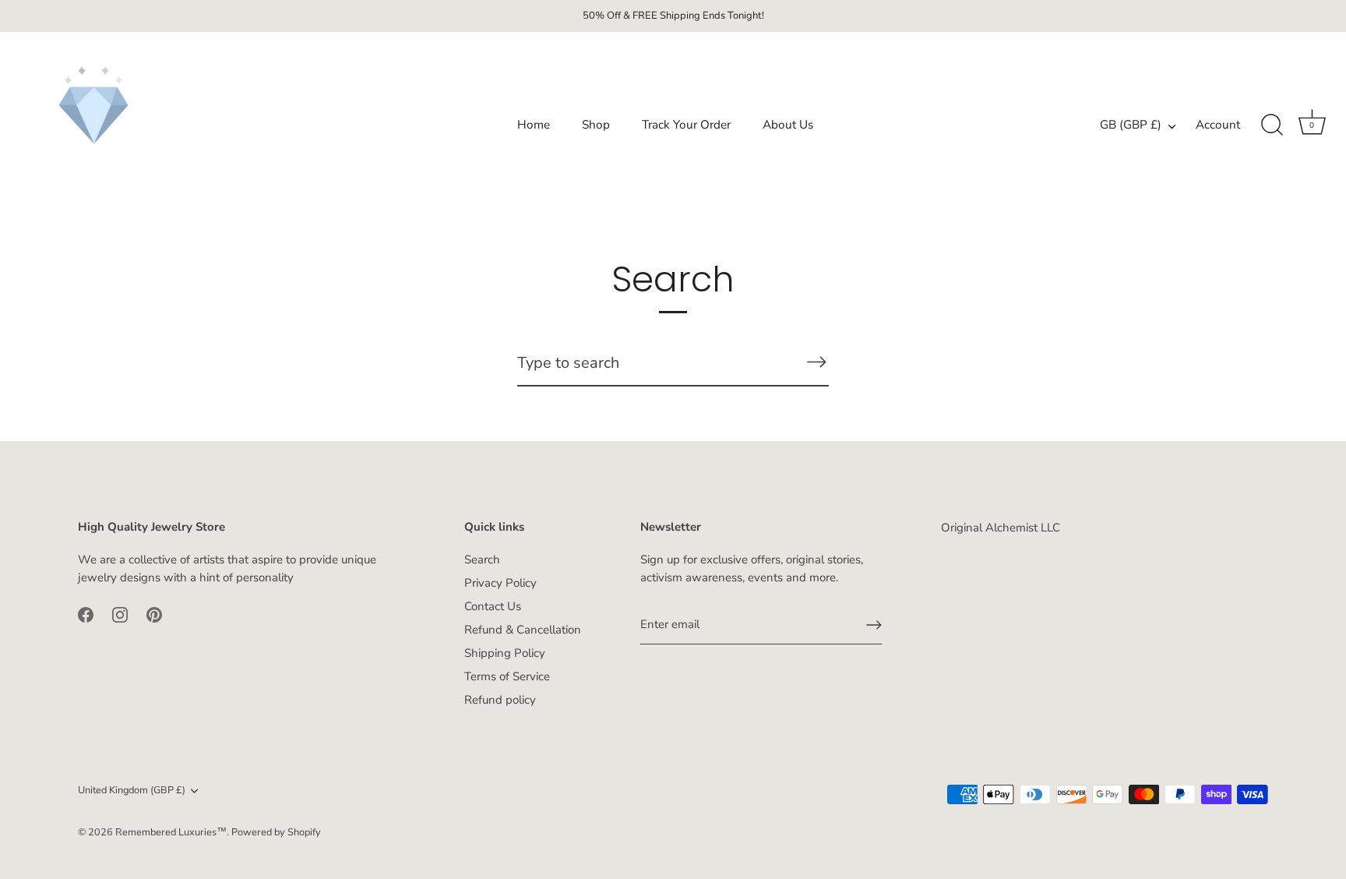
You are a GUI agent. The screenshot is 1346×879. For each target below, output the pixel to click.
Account (1218, 124)
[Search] (1272, 125)
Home (533, 124)
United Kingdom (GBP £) (131, 791)
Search (482, 559)
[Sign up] (874, 625)
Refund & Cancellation (522, 629)
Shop (596, 124)
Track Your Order (686, 124)
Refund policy (500, 700)
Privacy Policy (500, 583)
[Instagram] (120, 613)
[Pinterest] (154, 613)
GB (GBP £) (1130, 125)
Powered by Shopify (276, 832)
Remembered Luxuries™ (171, 832)
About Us (788, 124)
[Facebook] (85, 613)
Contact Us (492, 606)
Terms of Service (507, 676)
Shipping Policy (504, 653)
